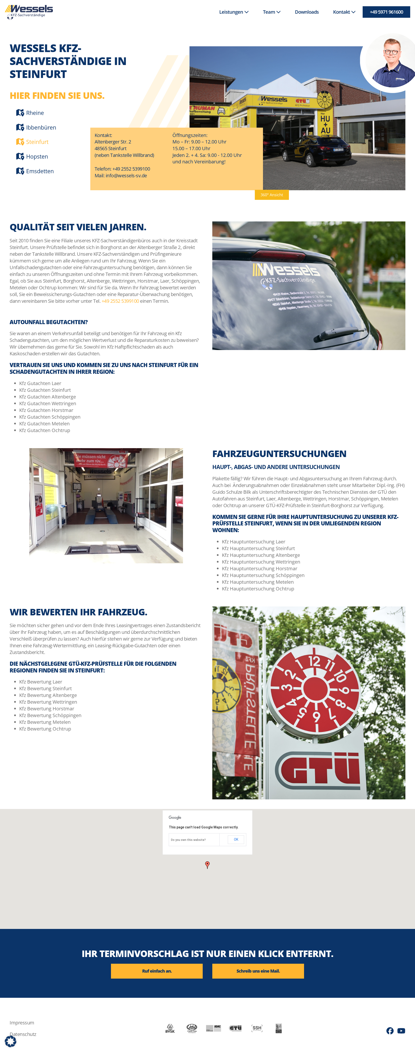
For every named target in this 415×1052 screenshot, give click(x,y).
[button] (272, 195)
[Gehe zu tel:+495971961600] (157, 971)
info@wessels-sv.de (126, 175)
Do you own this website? (188, 840)
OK (236, 839)
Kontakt (342, 12)
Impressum (22, 1022)
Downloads (307, 12)
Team (269, 12)
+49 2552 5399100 (131, 169)
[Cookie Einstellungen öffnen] (10, 1045)
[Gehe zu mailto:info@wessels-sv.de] (258, 971)
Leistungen (231, 12)
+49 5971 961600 (386, 12)
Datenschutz (23, 1034)
